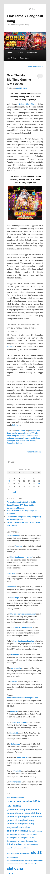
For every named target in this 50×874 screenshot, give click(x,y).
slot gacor (18, 433)
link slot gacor (12, 838)
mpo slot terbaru (13, 848)
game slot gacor (15, 816)
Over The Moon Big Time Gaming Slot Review (19, 79)
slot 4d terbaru (25, 853)
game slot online (33, 816)
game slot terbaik (16, 830)
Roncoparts (11, 587)
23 (39, 483)
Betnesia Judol (13, 535)
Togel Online (24, 58)
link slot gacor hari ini (26, 838)
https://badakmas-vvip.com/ (21, 557)
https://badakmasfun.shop (23, 641)
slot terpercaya (13, 440)
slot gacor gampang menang (22, 434)
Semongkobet (15, 782)
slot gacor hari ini (33, 435)
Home (10, 52)
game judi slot (31, 809)
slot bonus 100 (12, 857)
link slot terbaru (15, 844)
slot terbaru (35, 438)
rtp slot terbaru (24, 848)
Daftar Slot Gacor (27, 104)
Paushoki (18, 546)
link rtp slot (22, 834)
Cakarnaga (11, 573)
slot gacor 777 (28, 433)
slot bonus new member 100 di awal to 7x (22, 864)
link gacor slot (12, 834)
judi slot (15, 425)
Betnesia (10, 346)
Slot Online (12, 58)
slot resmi (26, 438)
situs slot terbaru (13, 853)
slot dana (32, 430)
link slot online (31, 841)
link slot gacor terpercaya (16, 841)
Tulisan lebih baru (35, 66)
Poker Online (32, 52)
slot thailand (24, 440)
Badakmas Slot (23, 757)
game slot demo (33, 812)
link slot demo (32, 834)
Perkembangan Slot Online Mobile (21, 502)
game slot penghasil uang (20, 820)
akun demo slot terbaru (15, 797)
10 (9, 481)
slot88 (32, 440)
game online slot (15, 812)
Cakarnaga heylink (19, 722)
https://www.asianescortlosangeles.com (22, 697)
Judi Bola (19, 52)
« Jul (14, 492)
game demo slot (15, 809)
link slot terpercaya (31, 844)
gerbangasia (16, 668)
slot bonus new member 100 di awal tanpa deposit (25, 860)
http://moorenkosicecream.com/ (23, 614)
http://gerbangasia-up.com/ (21, 627)
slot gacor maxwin (14, 438)
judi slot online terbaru (33, 831)
